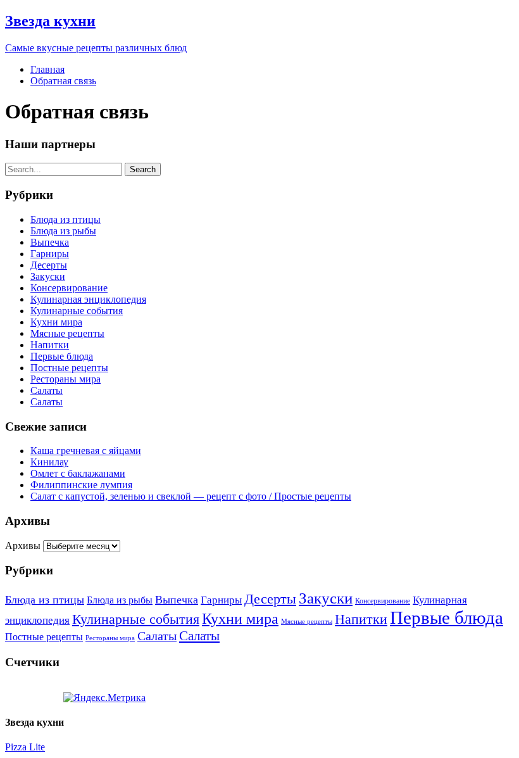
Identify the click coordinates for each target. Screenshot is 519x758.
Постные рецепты (69, 367)
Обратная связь (63, 80)
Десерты (48, 265)
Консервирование (69, 287)
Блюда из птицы (65, 219)
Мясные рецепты (67, 333)
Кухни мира (56, 322)
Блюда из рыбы (63, 230)
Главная (47, 69)
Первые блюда (61, 356)
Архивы (23, 545)
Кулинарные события (76, 310)
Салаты (46, 390)
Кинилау (49, 462)
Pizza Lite (25, 747)
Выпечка (49, 242)
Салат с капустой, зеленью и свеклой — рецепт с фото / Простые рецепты (190, 496)
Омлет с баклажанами (77, 473)
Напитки (49, 344)
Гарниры (49, 253)
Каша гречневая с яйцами (85, 450)
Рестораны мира (65, 379)
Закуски (47, 276)
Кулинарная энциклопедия (88, 299)
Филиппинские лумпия (81, 484)
